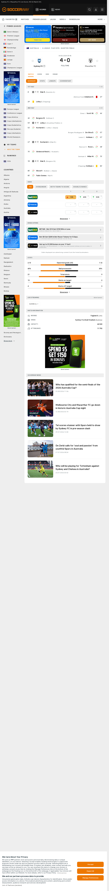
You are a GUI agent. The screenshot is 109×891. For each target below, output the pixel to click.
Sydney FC (38, 66)
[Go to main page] (17, 9)
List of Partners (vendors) (12, 885)
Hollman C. (50, 118)
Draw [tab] (55, 74)
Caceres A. (50, 92)
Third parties (61, 873)
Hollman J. (90, 137)
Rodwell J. (55, 152)
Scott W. (90, 113)
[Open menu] (102, 9)
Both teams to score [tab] (59, 187)
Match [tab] (31, 74)
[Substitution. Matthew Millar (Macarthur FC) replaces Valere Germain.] (97, 156)
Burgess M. (40, 118)
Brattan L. (47, 171)
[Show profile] (39, 60)
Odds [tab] (39, 74)
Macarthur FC (90, 66)
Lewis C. (82, 137)
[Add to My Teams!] (33, 61)
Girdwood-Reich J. (43, 152)
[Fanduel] (33, 205)
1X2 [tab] (30, 187)
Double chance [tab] (80, 187)
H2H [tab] (47, 74)
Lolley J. (49, 128)
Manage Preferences (90, 878)
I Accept (90, 864)
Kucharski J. (40, 128)
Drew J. (83, 113)
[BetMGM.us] (33, 212)
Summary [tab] (32, 81)
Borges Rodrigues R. (76, 132)
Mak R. (53, 142)
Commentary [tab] (65, 81)
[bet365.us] (33, 197)
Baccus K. (83, 147)
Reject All (90, 871)
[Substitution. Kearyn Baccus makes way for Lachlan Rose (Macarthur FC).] (97, 147)
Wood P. (39, 171)
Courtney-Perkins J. (54, 123)
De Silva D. (89, 132)
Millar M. (90, 156)
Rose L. (91, 147)
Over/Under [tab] (41, 187)
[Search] (89, 9)
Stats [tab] (42, 81)
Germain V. (82, 156)
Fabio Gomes (41, 176)
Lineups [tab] (52, 81)
